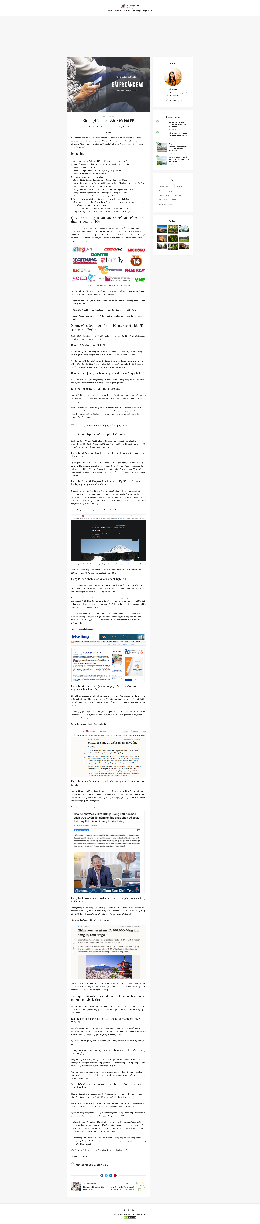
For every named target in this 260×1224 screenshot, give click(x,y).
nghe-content (163, 200)
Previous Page (90, 1184)
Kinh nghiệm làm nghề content (114, 425)
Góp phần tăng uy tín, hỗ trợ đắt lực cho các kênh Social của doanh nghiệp (102, 211)
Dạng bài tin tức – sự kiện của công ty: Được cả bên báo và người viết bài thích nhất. (105, 189)
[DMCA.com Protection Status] (130, 1217)
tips (160, 191)
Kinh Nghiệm (137, 11)
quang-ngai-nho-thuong (173, 191)
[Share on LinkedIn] (110, 1175)
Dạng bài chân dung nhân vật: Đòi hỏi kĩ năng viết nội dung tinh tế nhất (100, 192)
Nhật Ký (146, 11)
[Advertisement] (130, 36)
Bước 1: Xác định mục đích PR (85, 167)
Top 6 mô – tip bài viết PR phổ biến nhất (88, 177)
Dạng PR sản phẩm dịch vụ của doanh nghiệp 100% (93, 186)
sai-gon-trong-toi (164, 195)
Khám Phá (127, 11)
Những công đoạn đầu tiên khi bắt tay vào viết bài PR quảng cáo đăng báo (101, 164)
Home (110, 11)
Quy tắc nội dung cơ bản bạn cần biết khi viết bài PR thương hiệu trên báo (100, 161)
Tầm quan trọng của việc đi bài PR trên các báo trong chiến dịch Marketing (101, 199)
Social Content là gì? (97, 1164)
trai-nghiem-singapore (166, 204)
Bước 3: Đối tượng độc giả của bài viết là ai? (90, 174)
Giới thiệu (117, 11)
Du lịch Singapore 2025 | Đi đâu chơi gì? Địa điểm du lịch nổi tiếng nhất (179, 159)
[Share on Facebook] (101, 1175)
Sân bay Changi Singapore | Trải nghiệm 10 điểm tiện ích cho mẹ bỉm (179, 124)
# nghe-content (108, 116)
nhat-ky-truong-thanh (165, 186)
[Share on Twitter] (106, 1175)
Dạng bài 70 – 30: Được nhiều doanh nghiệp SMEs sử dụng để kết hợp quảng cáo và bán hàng (109, 183)
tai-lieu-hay (177, 195)
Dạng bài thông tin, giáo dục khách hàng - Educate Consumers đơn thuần (101, 180)
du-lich (174, 200)
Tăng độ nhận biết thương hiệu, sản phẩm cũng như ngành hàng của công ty (103, 208)
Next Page (129, 1184)
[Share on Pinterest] (115, 1175)
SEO (72, 1031)
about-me (180, 186)
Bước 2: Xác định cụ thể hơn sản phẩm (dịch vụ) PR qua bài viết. (98, 170)
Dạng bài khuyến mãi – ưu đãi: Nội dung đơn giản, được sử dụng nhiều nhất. (102, 196)
